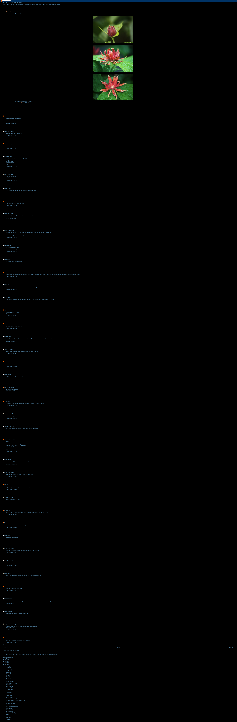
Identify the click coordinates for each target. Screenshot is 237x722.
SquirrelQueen (8, 310)
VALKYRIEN (7, 213)
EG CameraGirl (8, 638)
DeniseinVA (7, 598)
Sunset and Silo (9, 711)
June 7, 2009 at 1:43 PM (11, 180)
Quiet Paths (7, 560)
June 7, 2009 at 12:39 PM (11, 135)
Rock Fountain (9, 686)
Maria (5, 201)
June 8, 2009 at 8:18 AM (11, 540)
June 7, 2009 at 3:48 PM (11, 276)
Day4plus (6, 459)
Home (118, 647)
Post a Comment (7, 645)
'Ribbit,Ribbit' (9, 695)
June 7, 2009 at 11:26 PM (11, 464)
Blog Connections (10, 164)
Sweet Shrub (9, 708)
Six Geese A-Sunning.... (11, 712)
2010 (6, 664)
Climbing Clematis (10, 689)
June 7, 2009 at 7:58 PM (11, 405)
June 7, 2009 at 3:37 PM (11, 264)
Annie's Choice (9, 697)
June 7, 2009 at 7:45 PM (11, 393)
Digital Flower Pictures (10, 272)
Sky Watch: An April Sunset (12, 702)
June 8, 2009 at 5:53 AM (11, 527)
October (8, 670)
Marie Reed (7, 611)
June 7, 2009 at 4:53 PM (11, 289)
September (8, 672)
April (7, 716)
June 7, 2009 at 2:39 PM (11, 237)
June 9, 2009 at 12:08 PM (11, 616)
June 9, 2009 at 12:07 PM (11, 603)
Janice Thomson (8, 426)
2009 (6, 666)
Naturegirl (6, 324)
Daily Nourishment (10, 162)
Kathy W (6, 374)
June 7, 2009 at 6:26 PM (11, 341)
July (7, 675)
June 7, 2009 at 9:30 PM (11, 431)
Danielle (6, 188)
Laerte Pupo (7, 387)
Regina (6, 535)
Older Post (231, 647)
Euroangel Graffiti (10, 161)
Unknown (6, 362)
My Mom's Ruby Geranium (12, 687)
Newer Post (6, 647)
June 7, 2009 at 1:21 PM (11, 166)
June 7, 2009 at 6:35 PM (11, 353)
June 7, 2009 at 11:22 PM (11, 451)
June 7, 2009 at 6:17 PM (11, 315)
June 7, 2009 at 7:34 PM (11, 379)
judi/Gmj (6, 245)
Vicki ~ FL (6, 349)
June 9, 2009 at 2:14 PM (11, 629)
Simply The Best (9, 160)
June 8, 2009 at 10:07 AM (11, 552)
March (7, 717)
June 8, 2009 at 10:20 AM (11, 565)
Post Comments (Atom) (15, 650)
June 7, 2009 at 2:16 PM (11, 222)
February (8, 719)
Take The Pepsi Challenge (12, 706)
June (7, 676)
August (8, 673)
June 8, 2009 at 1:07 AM (11, 476)
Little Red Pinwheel (10, 680)
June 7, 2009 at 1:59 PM (11, 205)
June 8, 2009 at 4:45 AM (11, 514)
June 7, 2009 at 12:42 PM (11, 148)
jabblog (6, 259)
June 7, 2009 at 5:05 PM (11, 302)
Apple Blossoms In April (11, 698)
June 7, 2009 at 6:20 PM (11, 328)
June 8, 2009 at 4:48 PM (11, 578)
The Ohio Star (9, 694)
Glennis (6, 336)
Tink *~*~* (6, 116)
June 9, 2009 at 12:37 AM (11, 590)
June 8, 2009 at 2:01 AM (11, 502)
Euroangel (6, 156)
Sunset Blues (9, 684)
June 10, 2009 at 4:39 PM (11, 642)
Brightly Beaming (10, 681)
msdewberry (7, 131)
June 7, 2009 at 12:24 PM (11, 123)
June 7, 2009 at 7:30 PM (11, 366)
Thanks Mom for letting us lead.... (13, 709)
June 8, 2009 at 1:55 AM (11, 489)
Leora (5, 297)
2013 (6, 659)
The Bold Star (9, 692)
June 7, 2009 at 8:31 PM (11, 418)
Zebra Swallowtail (10, 691)
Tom (5, 522)
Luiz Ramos (7, 174)
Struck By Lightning (10, 703)
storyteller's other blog (10, 624)
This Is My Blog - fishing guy (11, 144)
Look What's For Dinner (11, 683)
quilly (5, 573)
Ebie (5, 284)
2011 (6, 662)
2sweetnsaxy (7, 230)
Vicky (5, 401)
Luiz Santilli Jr (8, 439)
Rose (5, 586)
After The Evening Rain (11, 705)
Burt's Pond (8, 678)
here (30, 101)
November (8, 669)
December (8, 667)
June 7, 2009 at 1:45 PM (11, 193)
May (7, 714)
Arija (5, 510)
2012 (6, 661)
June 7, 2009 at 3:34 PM (11, 251)
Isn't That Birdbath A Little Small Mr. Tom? (15, 700)
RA (5, 484)
